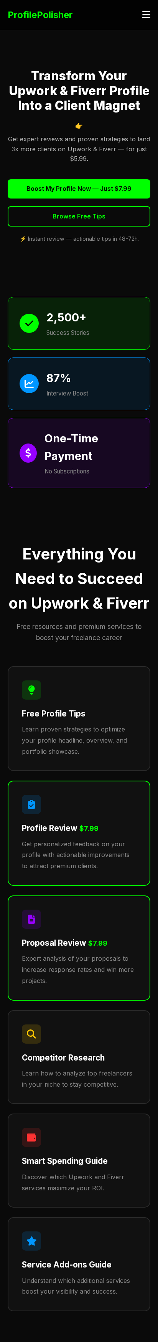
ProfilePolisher (40, 14)
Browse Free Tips (79, 216)
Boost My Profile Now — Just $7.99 (79, 188)
